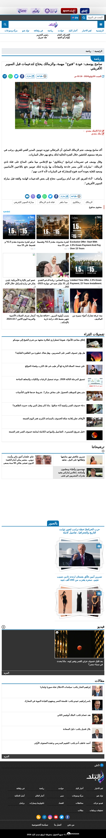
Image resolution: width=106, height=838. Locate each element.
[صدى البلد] (53, 24)
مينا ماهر (63, 202)
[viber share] (33, 196)
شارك (28, 76)
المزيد (6, 673)
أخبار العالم (39, 796)
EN (76, 18)
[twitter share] (16, 76)
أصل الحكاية (20, 796)
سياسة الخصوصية (40, 825)
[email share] (4, 76)
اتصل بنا (57, 825)
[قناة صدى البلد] (85, 11)
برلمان (22, 803)
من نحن (70, 825)
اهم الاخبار (86, 30)
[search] (5, 24)
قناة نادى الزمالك (47, 202)
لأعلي (97, 765)
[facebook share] (22, 76)
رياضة (50, 30)
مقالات (80, 810)
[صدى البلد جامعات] (50, 11)
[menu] (100, 24)
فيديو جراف (98, 803)
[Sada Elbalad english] (22, 11)
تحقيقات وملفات (96, 810)
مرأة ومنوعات (11, 30)
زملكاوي (76, 202)
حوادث (61, 30)
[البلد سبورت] (69, 11)
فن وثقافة (38, 30)
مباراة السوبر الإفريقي (24, 202)
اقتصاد (61, 803)
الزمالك (88, 202)
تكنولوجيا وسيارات (37, 803)
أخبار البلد (73, 30)
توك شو (25, 30)
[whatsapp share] (10, 76)
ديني (62, 796)
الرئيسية (100, 30)
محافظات (79, 803)
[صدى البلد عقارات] (36, 11)
